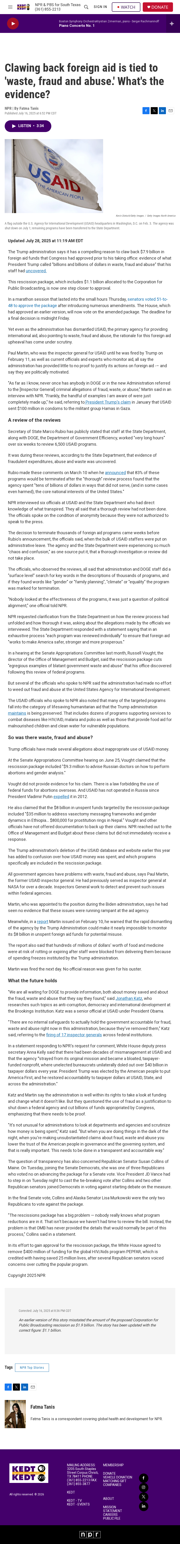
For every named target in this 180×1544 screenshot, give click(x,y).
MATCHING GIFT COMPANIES (115, 1483)
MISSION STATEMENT (112, 1509)
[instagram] (143, 1487)
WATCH (128, 7)
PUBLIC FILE (111, 1518)
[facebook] (143, 1478)
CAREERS (110, 1515)
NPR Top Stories (32, 1367)
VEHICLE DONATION (117, 1477)
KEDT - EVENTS (78, 1504)
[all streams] (173, 23)
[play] (13, 23)
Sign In (100, 7)
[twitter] (143, 1497)
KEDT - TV (74, 1500)
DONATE (159, 7)
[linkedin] (143, 1506)
